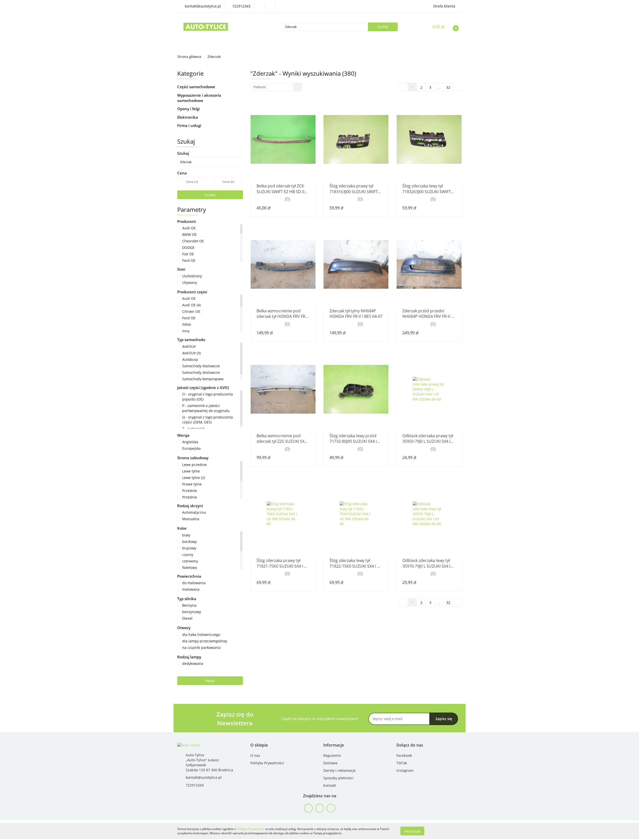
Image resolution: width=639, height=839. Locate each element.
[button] (259, 745)
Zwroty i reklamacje (339, 770)
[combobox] (276, 87)
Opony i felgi (189, 108)
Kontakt (329, 785)
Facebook (404, 755)
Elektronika (188, 117)
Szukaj (210, 194)
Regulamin (332, 755)
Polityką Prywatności (251, 829)
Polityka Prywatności (267, 763)
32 (448, 87)
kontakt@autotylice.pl (204, 777)
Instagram (404, 770)
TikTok (401, 763)
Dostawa (330, 763)
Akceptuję (412, 831)
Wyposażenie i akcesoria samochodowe (199, 98)
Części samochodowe (196, 86)
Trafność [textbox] (259, 87)
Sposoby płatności (338, 778)
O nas (255, 755)
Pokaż (210, 680)
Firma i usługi (189, 125)
